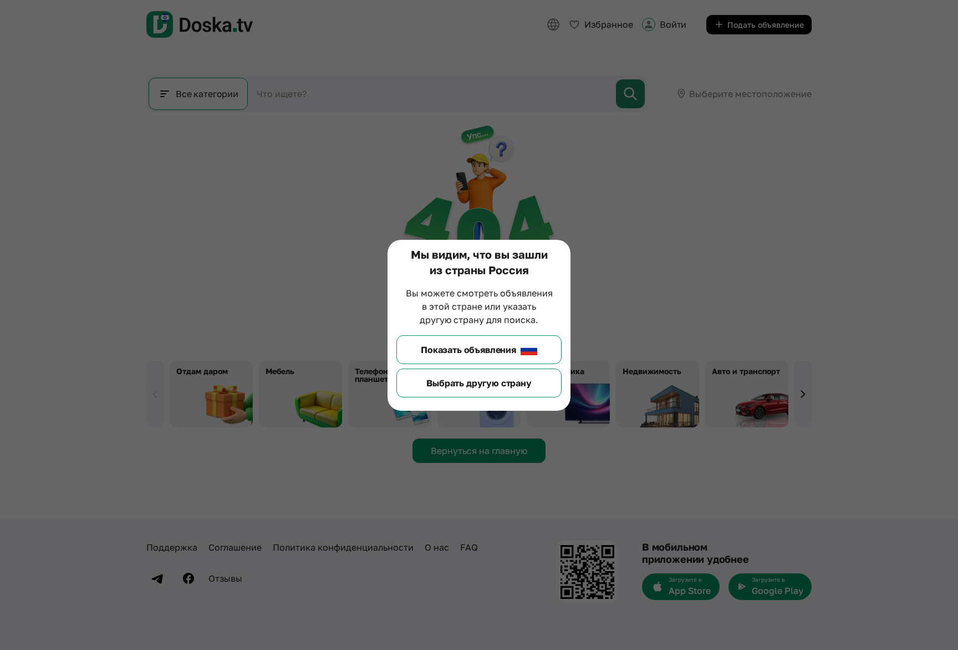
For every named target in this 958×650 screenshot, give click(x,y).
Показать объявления (468, 349)
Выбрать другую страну (479, 383)
